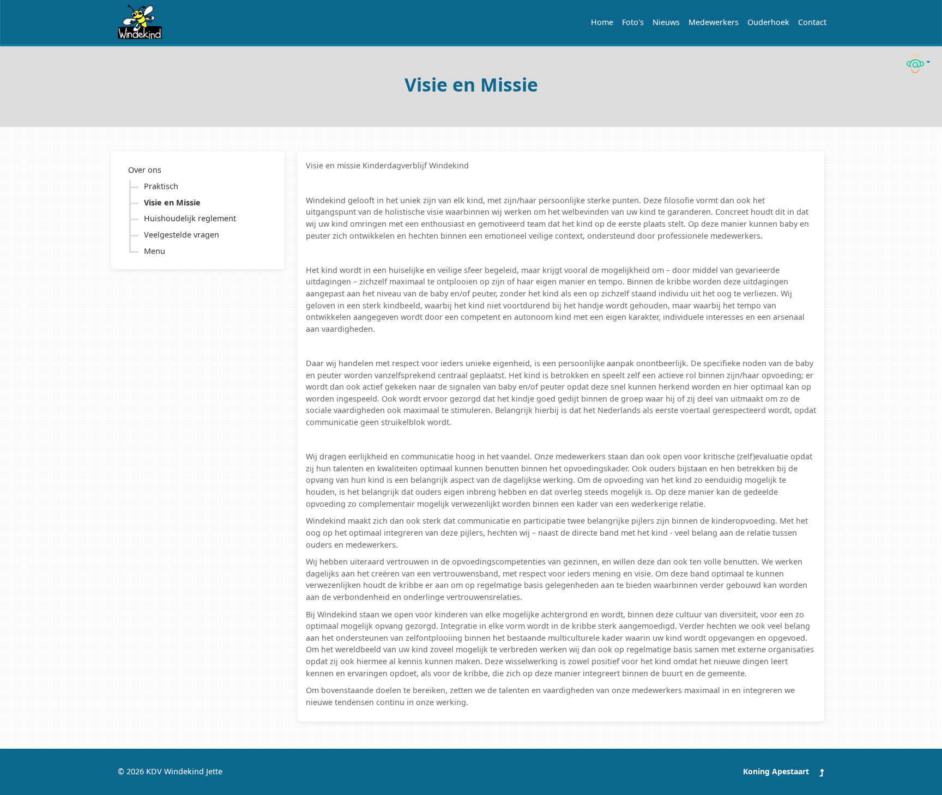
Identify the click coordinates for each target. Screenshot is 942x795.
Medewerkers (714, 22)
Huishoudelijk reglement (190, 218)
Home (602, 22)
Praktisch (161, 186)
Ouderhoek (768, 22)
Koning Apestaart (776, 771)
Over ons (144, 170)
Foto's (633, 22)
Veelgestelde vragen (181, 234)
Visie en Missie (172, 202)
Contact (812, 22)
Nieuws (666, 22)
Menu (154, 251)
